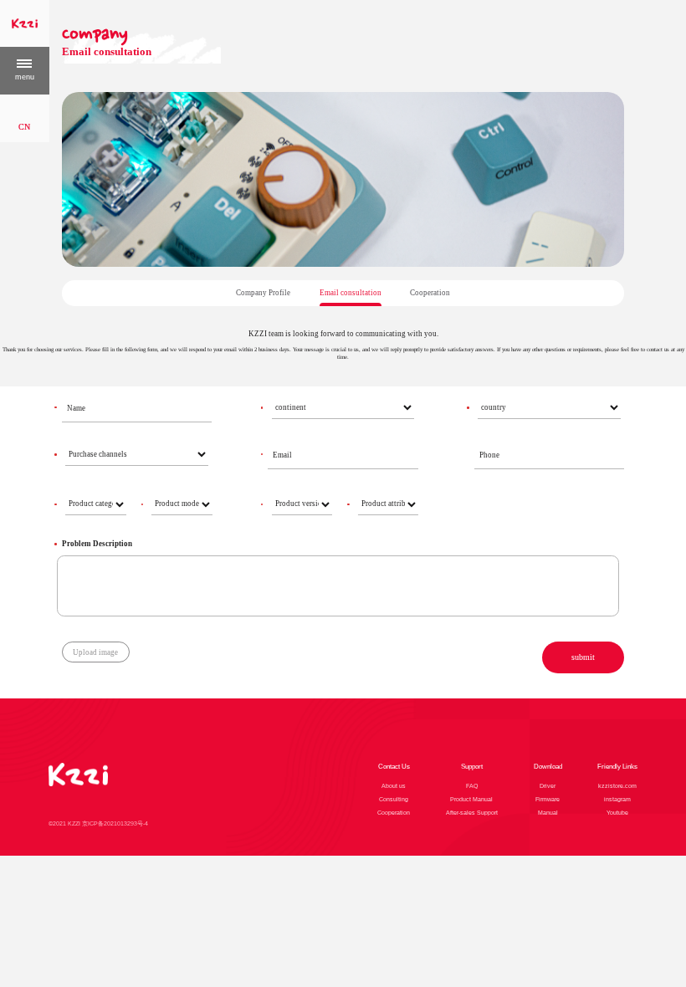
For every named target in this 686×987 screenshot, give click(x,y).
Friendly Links (617, 766)
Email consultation (350, 293)
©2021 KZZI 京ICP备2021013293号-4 (98, 823)
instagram (617, 799)
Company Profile (263, 293)
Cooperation (430, 293)
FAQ (472, 786)
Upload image (95, 652)
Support (472, 766)
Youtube (617, 813)
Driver (547, 786)
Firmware (547, 799)
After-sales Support (472, 813)
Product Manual (471, 799)
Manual (548, 813)
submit (583, 657)
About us (393, 786)
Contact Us (394, 766)
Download (548, 766)
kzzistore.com (617, 786)
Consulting (393, 799)
